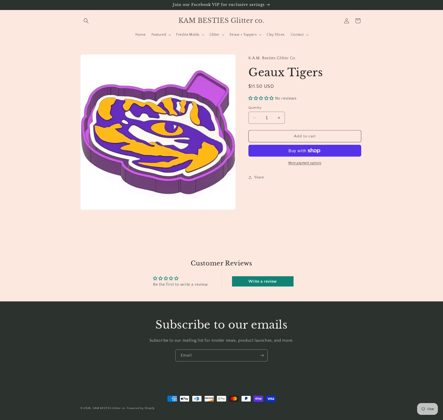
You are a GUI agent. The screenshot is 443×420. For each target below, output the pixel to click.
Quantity (254, 107)
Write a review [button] (262, 281)
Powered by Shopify (141, 408)
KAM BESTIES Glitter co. (109, 408)
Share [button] (259, 177)
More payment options (304, 163)
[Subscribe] (261, 355)
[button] (86, 20)
